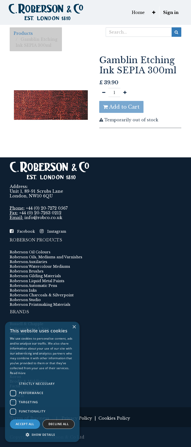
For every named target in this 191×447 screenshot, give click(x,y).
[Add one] (125, 92)
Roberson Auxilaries (28, 262)
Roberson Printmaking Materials (40, 304)
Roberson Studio (25, 300)
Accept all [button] (25, 424)
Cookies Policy (114, 418)
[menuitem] (138, 12)
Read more (18, 373)
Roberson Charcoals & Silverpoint (42, 295)
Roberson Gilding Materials (35, 276)
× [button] (74, 327)
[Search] (176, 32)
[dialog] (42, 382)
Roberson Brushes (27, 271)
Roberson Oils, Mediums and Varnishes (46, 257)
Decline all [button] (58, 424)
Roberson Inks (23, 290)
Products (23, 33)
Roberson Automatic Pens (33, 285)
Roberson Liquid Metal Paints (37, 281)
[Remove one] (103, 92)
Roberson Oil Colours (30, 252)
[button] (153, 12)
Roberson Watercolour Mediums (40, 266)
